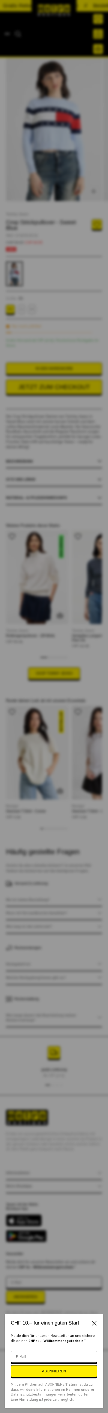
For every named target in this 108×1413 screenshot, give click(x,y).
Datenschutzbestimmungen (34, 1394)
